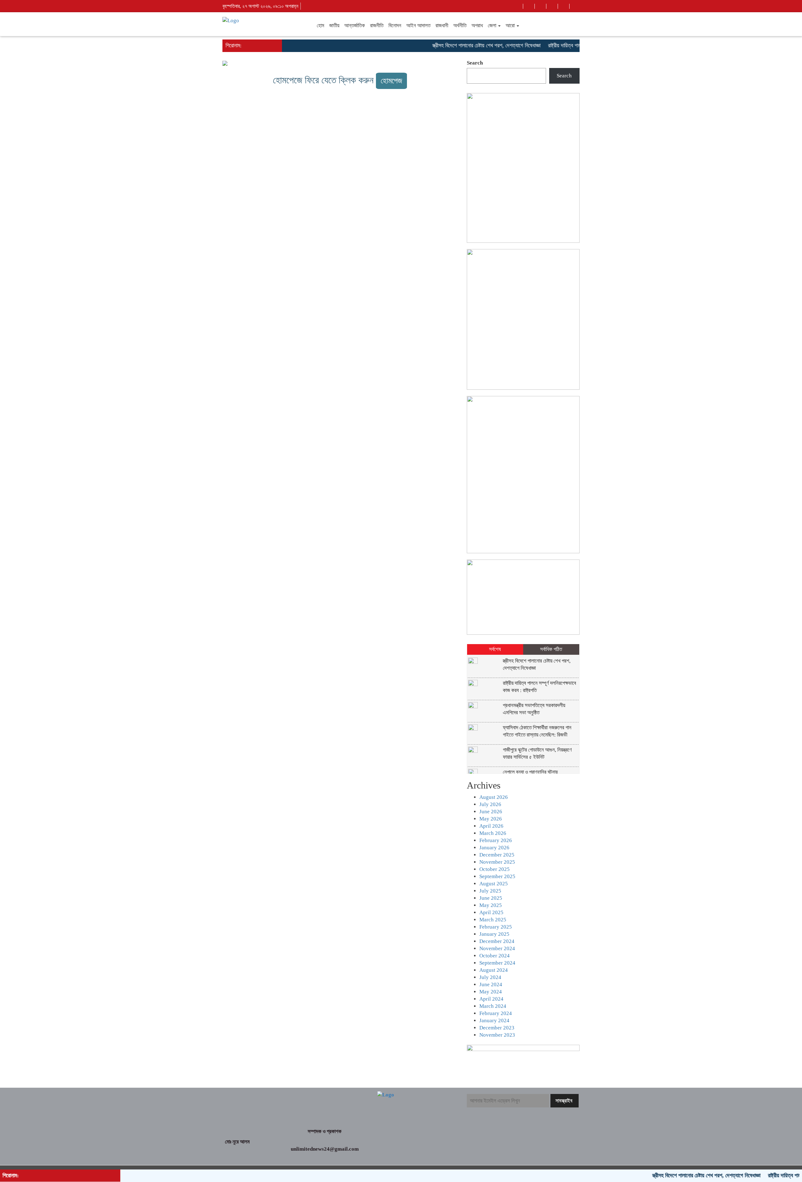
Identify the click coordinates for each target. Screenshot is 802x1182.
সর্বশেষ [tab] (495, 649)
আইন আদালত (418, 26)
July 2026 (490, 804)
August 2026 (493, 797)
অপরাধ (477, 26)
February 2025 (495, 927)
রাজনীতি (376, 26)
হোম (320, 26)
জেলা (492, 26)
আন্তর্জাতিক (354, 26)
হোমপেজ (391, 80)
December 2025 (496, 855)
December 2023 (496, 1028)
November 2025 (497, 862)
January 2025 (494, 934)
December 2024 (496, 941)
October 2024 (494, 956)
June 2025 (490, 898)
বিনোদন (394, 26)
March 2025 (492, 920)
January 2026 (494, 848)
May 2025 (490, 905)
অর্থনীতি (459, 26)
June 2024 (490, 984)
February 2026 (495, 840)
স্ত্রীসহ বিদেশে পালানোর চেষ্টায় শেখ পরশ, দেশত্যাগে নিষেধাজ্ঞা (465, 45)
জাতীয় (334, 26)
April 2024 (491, 999)
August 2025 (493, 884)
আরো (511, 26)
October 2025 (494, 869)
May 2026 (490, 819)
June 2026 (490, 812)
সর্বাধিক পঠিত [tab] (551, 649)
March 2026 (492, 833)
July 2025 (490, 891)
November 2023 (497, 1035)
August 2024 (493, 970)
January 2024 (494, 1020)
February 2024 (495, 1013)
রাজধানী (441, 26)
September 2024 (497, 963)
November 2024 (497, 948)
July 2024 (490, 977)
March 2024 (492, 1006)
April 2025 (491, 912)
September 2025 (497, 876)
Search (475, 63)
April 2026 (491, 826)
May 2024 (490, 992)
